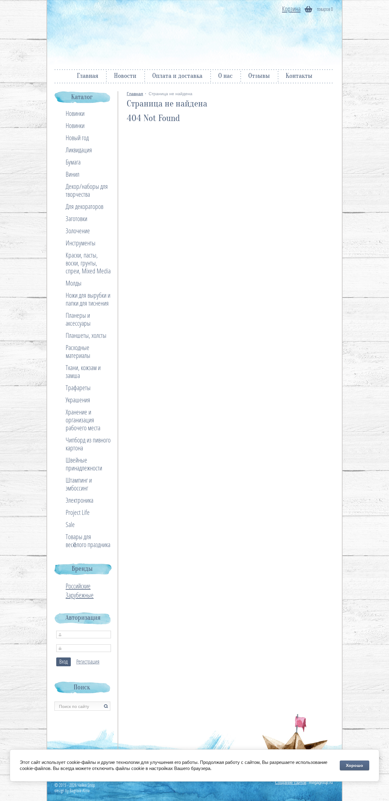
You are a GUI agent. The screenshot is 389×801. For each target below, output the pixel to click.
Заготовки (76, 219)
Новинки (75, 114)
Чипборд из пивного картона (88, 444)
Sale (70, 525)
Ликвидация (79, 150)
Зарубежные (80, 595)
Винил (72, 175)
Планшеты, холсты (86, 336)
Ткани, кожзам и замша (83, 372)
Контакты (299, 76)
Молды (73, 283)
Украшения (78, 400)
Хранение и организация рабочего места (83, 420)
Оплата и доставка (177, 76)
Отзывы (259, 76)
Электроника (79, 501)
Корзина (291, 9)
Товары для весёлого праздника (88, 541)
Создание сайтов (290, 782)
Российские (78, 586)
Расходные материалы (78, 352)
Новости (125, 76)
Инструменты (80, 243)
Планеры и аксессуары (78, 320)
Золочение (78, 231)
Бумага (73, 162)
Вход (63, 662)
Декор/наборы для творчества (87, 191)
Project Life (78, 513)
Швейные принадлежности (84, 464)
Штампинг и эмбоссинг (79, 484)
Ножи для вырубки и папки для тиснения (88, 299)
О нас (225, 76)
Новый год (77, 138)
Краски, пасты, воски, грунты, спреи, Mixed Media (88, 263)
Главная (87, 76)
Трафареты (78, 388)
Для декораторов (84, 207)
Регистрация (87, 662)
